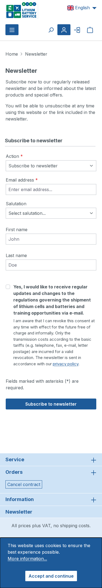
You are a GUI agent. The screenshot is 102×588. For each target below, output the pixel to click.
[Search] (50, 29)
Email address (22, 180)
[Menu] (11, 29)
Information (19, 499)
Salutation (16, 203)
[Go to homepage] (21, 10)
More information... (27, 558)
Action (14, 156)
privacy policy (65, 363)
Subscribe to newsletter (51, 404)
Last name (16, 255)
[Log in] (77, 29)
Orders (14, 472)
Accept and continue (51, 576)
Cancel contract (23, 484)
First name (16, 229)
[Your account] (63, 29)
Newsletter (18, 512)
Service (14, 459)
